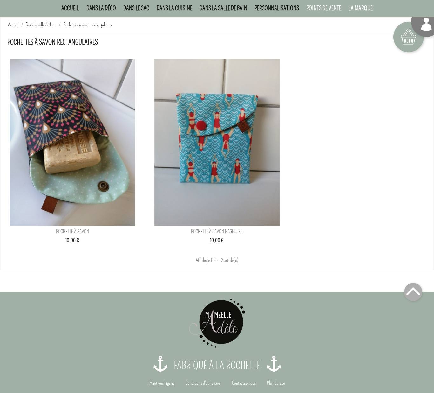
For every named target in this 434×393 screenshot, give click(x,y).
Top (413, 292)
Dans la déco (101, 8)
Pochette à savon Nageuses (217, 231)
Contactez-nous (244, 383)
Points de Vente (323, 8)
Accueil (70, 8)
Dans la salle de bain (223, 8)
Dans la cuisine (174, 8)
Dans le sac (136, 8)
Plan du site (276, 383)
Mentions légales (161, 383)
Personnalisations (276, 8)
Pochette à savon (72, 231)
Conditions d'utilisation (203, 383)
